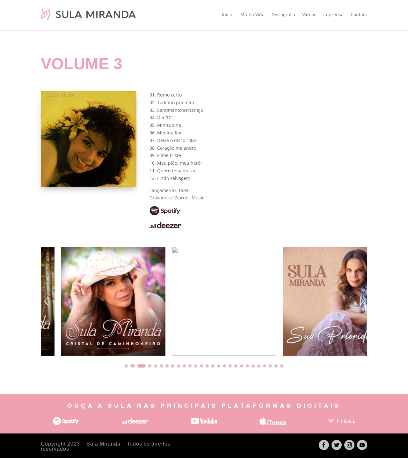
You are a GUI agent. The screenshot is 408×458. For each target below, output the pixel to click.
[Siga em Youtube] (362, 445)
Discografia (283, 14)
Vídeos (309, 14)
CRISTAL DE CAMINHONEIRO (93, 301)
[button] (362, 301)
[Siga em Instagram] (349, 445)
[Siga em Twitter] (337, 445)
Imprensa (333, 14)
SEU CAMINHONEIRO (204, 301)
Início (227, 14)
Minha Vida (252, 14)
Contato (359, 14)
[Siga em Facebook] (324, 445)
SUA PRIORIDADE (315, 301)
